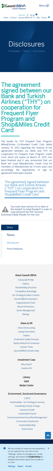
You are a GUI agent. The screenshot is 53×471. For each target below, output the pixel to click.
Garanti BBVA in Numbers (25, 299)
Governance (27, 429)
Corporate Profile (26, 280)
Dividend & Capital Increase (26, 339)
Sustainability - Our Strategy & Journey (27, 402)
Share (10, 227)
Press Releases (15, 248)
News (6, 18)
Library (26, 377)
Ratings (25, 314)
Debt (26, 381)
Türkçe (44, 18)
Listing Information (26, 332)
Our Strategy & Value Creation (25, 295)
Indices (26, 335)
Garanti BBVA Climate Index (26, 351)
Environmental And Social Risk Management (27, 417)
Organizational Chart (25, 303)
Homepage (14, 51)
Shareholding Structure (25, 287)
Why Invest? (26, 364)
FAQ (38, 18)
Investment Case (26, 359)
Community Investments (27, 421)
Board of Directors (25, 307)
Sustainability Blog (27, 425)
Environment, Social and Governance (27, 393)
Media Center (26, 385)
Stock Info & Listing (26, 328)
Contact (13, 18)
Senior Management (26, 310)
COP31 (27, 398)
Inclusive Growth (27, 410)
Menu (42, 5)
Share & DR (26, 323)
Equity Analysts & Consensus (26, 343)
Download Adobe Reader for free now (20, 214)
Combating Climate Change (27, 406)
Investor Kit (26, 368)
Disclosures (13, 242)
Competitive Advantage (25, 291)
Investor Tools (26, 347)
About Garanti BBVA (25, 275)
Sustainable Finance (27, 414)
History (26, 284)
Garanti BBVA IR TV (26, 18)
